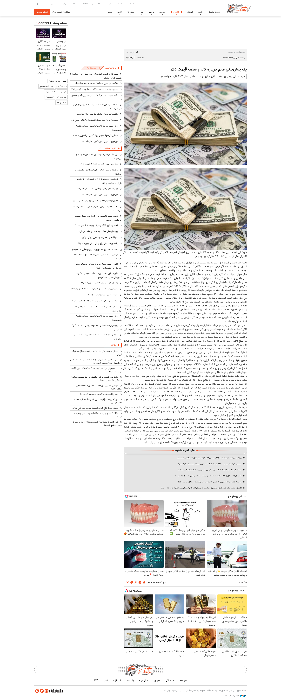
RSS (96, 680)
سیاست (162, 12)
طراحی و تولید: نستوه (231, 695)
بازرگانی (113, 344)
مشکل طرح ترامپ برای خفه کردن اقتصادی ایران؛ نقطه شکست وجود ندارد (210, 464)
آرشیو (64, 3)
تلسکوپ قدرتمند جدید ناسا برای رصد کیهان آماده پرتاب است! (98, 309)
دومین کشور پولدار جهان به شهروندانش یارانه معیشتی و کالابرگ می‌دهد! (210, 482)
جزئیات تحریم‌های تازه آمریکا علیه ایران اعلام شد (97, 114)
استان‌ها (130, 12)
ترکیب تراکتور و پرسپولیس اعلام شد (103, 295)
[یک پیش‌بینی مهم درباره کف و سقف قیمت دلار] (185, 124)
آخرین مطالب (110, 148)
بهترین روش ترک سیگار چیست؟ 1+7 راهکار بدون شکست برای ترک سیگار (96, 370)
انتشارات (73, 3)
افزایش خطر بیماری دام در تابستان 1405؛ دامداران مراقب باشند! (99, 387)
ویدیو (110, 12)
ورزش (151, 12)
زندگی (119, 12)
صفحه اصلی (240, 52)
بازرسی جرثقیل (54, 81)
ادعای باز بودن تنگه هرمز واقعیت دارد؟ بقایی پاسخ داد (94, 120)
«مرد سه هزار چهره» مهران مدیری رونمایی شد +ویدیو (95, 249)
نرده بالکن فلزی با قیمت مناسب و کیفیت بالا (99, 394)
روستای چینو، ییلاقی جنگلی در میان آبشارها (99, 282)
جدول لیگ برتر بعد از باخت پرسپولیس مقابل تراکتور (95, 200)
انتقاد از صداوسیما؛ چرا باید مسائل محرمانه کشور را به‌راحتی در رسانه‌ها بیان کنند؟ (98, 266)
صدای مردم (97, 3)
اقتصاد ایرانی (50, 91)
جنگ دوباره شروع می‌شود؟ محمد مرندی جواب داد (96, 83)
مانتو (65, 81)
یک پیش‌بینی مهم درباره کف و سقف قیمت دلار (209, 69)
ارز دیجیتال (50, 97)
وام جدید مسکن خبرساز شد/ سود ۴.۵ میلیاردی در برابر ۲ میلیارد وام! (96, 107)
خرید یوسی (62, 91)
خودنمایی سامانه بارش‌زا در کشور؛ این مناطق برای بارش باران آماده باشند (98, 181)
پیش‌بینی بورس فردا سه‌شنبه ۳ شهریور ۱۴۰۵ (99, 164)
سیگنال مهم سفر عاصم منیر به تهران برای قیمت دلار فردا (94, 301)
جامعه (200, 12)
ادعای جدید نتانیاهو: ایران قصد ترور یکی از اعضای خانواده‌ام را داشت (98, 218)
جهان (142, 12)
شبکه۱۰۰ (130, 3)
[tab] (112, 68)
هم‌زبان (109, 3)
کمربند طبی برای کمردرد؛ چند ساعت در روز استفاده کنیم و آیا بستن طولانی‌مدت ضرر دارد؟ (96, 361)
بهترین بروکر (62, 97)
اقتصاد (176, 12)
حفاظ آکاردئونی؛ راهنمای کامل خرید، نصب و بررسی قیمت (98, 414)
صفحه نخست (214, 12)
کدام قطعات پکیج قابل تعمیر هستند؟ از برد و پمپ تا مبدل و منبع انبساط (97, 423)
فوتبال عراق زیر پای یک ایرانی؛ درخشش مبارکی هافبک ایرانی (97, 352)
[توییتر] (42, 691)
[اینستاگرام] (46, 691)
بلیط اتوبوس (61, 102)
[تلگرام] (37, 691)
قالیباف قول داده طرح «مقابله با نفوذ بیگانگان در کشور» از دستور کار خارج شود (99, 275)
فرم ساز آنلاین (61, 86)
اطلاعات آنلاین (239, 8)
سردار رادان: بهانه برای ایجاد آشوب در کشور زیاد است (95, 135)
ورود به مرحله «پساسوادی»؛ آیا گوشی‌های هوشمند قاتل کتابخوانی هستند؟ (209, 457)
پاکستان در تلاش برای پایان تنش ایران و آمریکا (98, 243)
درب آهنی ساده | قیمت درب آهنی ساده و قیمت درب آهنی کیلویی (98, 401)
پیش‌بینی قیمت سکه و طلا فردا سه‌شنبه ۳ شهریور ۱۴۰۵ (94, 89)
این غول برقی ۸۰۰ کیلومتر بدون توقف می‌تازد (98, 231)
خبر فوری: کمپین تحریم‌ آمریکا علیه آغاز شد (99, 141)
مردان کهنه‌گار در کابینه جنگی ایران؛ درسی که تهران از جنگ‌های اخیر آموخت (210, 470)
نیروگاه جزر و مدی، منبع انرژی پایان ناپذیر (100, 237)
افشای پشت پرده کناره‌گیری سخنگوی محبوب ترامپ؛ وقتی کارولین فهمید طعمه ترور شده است (201, 488)
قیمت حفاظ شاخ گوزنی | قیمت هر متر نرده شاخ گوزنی (95, 408)
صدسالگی (119, 3)
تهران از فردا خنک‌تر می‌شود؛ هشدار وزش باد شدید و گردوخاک (98, 337)
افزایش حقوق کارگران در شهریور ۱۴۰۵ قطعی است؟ (96, 225)
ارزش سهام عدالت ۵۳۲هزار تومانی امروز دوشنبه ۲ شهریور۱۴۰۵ (99, 318)
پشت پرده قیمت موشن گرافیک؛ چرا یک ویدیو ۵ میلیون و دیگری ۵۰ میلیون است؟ (96, 378)
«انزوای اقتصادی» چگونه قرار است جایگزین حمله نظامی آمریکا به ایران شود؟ (208, 476)
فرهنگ (190, 12)
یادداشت (84, 3)
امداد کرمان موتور (46, 86)
